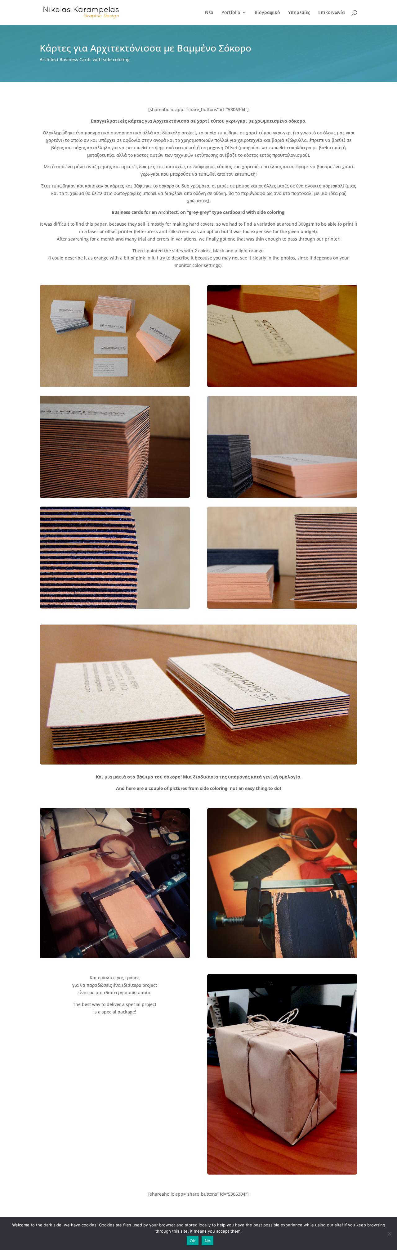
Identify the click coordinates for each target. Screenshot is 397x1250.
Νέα (209, 12)
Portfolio (230, 12)
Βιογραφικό (267, 12)
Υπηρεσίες (299, 12)
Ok (192, 1240)
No (208, 1240)
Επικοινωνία (331, 12)
